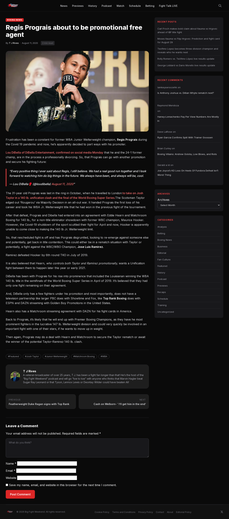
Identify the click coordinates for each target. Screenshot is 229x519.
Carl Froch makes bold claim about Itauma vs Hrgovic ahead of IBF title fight (187, 30)
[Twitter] (221, 511)
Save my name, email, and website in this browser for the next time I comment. (62, 485)
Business (162, 246)
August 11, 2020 (62, 184)
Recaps (161, 292)
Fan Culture (163, 259)
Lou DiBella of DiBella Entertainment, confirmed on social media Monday (54, 152)
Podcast (162, 279)
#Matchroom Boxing (84, 356)
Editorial (161, 252)
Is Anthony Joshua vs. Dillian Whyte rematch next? (185, 92)
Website (11, 478)
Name (11, 463)
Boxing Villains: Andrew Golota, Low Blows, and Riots (187, 154)
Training (162, 305)
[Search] (220, 6)
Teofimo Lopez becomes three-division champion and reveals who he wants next (187, 50)
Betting (161, 233)
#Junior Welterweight (56, 356)
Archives (163, 200)
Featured (162, 266)
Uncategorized (165, 311)
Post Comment (20, 494)
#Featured (13, 356)
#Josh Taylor (32, 356)
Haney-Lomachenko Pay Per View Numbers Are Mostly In (188, 118)
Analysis (162, 226)
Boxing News (14, 20)
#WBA (104, 356)
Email (10, 470)
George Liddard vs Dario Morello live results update (186, 65)
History (161, 272)
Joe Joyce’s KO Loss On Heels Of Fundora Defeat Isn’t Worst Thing (187, 172)
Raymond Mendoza (168, 105)
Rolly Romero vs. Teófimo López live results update (185, 58)
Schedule (162, 298)
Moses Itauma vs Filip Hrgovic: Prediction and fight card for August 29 (188, 40)
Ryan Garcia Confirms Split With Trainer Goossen (185, 137)
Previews (162, 285)
